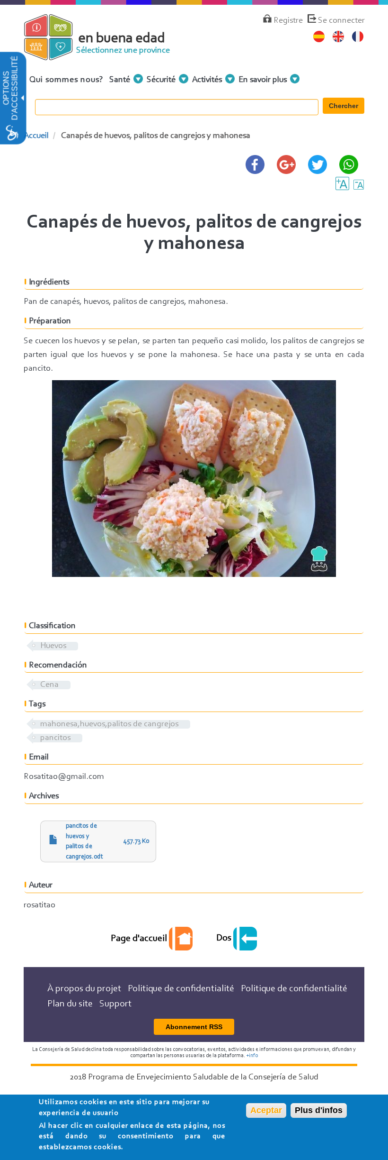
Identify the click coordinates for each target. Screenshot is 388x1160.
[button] (21, 98)
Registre (288, 21)
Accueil (36, 136)
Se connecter (341, 21)
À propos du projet (84, 989)
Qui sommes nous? (66, 80)
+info (252, 1056)
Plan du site (70, 1004)
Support (115, 1004)
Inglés (338, 37)
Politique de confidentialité (181, 989)
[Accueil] (55, 55)
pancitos (55, 738)
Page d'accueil (140, 938)
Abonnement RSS (194, 1027)
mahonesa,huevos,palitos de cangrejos (109, 724)
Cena (49, 685)
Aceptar (266, 1110)
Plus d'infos (319, 1110)
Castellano (319, 37)
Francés (358, 37)
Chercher (343, 106)
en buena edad (122, 39)
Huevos (53, 646)
